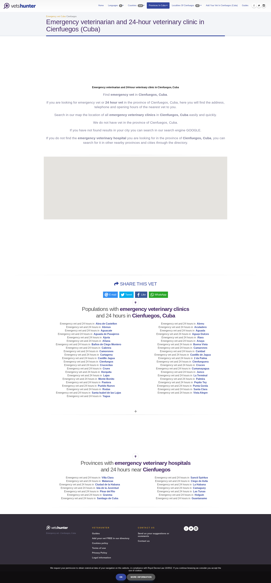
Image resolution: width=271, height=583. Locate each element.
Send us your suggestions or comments (153, 534)
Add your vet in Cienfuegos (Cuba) (222, 5)
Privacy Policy (99, 552)
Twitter (259, 5)
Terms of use (99, 548)
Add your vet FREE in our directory (110, 538)
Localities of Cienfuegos (185, 5)
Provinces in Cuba (157, 5)
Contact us (144, 541)
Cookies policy (100, 543)
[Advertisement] (135, 64)
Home (101, 5)
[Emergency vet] (19, 6)
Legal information (101, 557)
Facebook (254, 5)
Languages (114, 5)
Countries (135, 5)
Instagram (263, 5)
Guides (245, 5)
